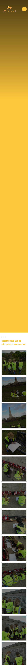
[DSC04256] (14, 415)
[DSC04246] (14, 575)
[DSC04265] (14, 601)
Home (2, 337)
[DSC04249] (14, 495)
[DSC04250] (14, 468)
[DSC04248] (14, 522)
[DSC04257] (14, 389)
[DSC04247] (14, 548)
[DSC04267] (14, 628)
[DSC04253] (14, 442)
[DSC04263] (14, 362)
